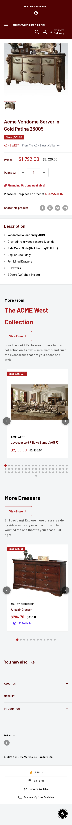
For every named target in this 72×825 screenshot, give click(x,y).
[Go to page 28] (33, 469)
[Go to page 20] (5, 469)
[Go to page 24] (19, 469)
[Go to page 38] (67, 469)
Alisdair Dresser (21, 609)
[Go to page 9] (33, 465)
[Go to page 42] (16, 472)
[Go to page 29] (36, 469)
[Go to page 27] (29, 469)
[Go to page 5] (19, 465)
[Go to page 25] (22, 469)
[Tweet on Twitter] (57, 208)
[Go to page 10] (36, 465)
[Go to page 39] (5, 472)
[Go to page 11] (39, 465)
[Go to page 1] (5, 465)
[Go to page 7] (26, 465)
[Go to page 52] (50, 472)
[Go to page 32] (46, 469)
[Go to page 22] (12, 469)
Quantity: (10, 172)
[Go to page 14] (50, 465)
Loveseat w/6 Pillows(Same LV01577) (35, 442)
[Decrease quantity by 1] (23, 172)
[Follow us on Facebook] (7, 743)
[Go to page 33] (50, 469)
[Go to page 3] (12, 465)
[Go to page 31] (43, 469)
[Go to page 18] (63, 465)
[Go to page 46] (29, 472)
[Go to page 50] (43, 472)
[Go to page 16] (56, 465)
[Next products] (65, 421)
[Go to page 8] (29, 465)
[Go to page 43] (19, 472)
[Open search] (37, 32)
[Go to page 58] (36, 476)
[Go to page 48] (36, 472)
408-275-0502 (53, 194)
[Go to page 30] (39, 469)
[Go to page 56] (63, 472)
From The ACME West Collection (41, 145)
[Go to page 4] (16, 465)
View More (16, 336)
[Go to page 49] (39, 472)
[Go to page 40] (9, 472)
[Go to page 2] (9, 465)
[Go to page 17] (60, 465)
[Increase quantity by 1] (44, 172)
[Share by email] (65, 208)
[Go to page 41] (12, 472)
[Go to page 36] (60, 469)
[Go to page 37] (63, 469)
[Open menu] (6, 25)
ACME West (11, 145)
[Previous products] (7, 421)
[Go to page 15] (53, 465)
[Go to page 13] (46, 465)
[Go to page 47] (33, 472)
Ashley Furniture (22, 604)
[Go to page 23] (16, 469)
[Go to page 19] (67, 465)
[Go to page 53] (53, 472)
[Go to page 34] (53, 469)
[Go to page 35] (56, 469)
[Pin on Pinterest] (50, 208)
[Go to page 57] (67, 472)
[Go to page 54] (56, 472)
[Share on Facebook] (42, 208)
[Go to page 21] (9, 469)
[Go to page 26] (26, 469)
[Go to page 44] (22, 472)
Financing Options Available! (26, 185)
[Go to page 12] (43, 465)
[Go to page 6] (22, 465)
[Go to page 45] (26, 472)
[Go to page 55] (60, 472)
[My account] (45, 32)
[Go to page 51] (46, 472)
